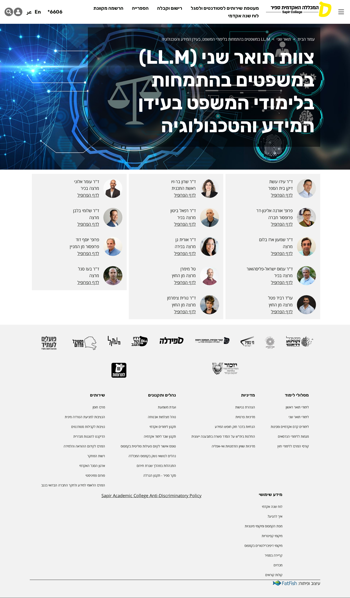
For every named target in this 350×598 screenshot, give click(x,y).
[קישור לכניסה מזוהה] (18, 12)
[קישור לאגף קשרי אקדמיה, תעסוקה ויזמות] (212, 342)
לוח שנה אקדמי (243, 16)
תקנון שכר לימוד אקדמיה (160, 436)
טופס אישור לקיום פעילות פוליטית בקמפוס (148, 446)
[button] (341, 12)
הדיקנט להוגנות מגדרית (89, 436)
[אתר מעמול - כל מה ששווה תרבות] (114, 343)
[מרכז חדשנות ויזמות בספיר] (247, 343)
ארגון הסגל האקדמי (92, 465)
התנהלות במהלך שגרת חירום (156, 465)
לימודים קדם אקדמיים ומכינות (290, 426)
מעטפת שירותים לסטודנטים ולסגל (225, 8)
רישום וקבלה (169, 8)
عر (29, 12)
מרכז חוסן (99, 407)
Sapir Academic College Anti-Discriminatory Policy (151, 495)
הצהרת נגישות (245, 407)
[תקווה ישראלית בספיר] (270, 344)
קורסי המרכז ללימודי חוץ (293, 446)
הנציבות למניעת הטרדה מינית (85, 417)
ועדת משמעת (167, 407)
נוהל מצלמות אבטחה (162, 417)
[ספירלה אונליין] (171, 342)
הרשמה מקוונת (108, 8)
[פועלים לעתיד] (48, 345)
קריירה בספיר (273, 555)
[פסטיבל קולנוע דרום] (300, 343)
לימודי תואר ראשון (297, 407)
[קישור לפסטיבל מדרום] (84, 345)
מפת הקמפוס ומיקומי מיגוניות (263, 526)
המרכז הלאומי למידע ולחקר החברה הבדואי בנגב (73, 485)
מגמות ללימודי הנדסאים (293, 436)
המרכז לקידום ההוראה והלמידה (84, 446)
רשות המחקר (96, 456)
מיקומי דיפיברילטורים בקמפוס (263, 545)
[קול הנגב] (139, 343)
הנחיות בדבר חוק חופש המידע (235, 426)
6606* (55, 12)
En (38, 12)
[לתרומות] (118, 372)
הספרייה (140, 8)
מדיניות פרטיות (245, 417)
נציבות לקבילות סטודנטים (88, 426)
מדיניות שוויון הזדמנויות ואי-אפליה (233, 446)
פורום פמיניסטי (95, 475)
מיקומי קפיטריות (272, 536)
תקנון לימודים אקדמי (163, 426)
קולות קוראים (273, 575)
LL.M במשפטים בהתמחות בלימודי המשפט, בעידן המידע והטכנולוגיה (216, 39)
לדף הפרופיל (282, 195)
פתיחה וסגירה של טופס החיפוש (9, 12)
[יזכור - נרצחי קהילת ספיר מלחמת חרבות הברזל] (225, 371)
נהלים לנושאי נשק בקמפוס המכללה (152, 456)
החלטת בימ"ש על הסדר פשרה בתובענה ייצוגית (223, 436)
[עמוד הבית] (298, 9)
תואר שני (284, 39)
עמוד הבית (306, 39)
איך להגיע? (275, 516)
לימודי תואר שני (299, 417)
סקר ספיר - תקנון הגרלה (159, 475)
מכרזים (278, 565)
